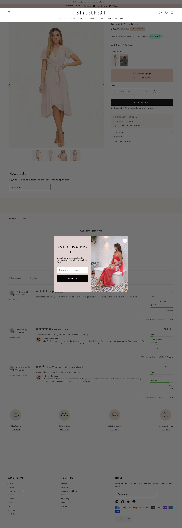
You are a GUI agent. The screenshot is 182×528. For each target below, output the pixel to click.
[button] (73, 19)
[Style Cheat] (91, 12)
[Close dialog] (125, 241)
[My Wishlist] (166, 12)
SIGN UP (72, 278)
